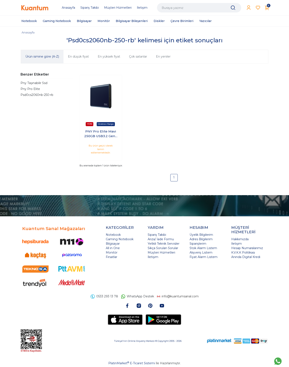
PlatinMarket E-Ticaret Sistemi (131, 363)
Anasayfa (28, 32)
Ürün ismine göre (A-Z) (42, 56)
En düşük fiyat (78, 56)
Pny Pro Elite (30, 89)
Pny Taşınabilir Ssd (34, 83)
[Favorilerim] (258, 7)
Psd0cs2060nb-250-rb (37, 95)
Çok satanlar (138, 56)
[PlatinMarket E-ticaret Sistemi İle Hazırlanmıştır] (219, 341)
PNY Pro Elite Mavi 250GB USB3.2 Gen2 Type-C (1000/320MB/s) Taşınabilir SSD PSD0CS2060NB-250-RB (100, 134)
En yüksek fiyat (109, 56)
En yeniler (163, 56)
